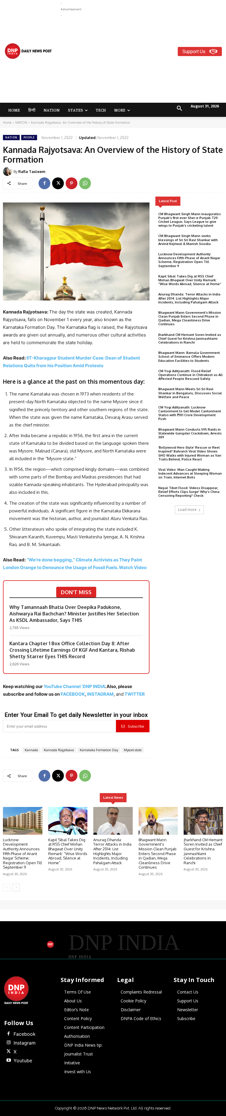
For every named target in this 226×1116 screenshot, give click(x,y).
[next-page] (16, 887)
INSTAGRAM (100, 694)
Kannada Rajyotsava (59, 750)
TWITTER (134, 694)
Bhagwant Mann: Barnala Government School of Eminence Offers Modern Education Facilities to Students (189, 356)
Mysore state (133, 750)
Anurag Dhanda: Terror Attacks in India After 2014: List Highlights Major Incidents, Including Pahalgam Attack (189, 298)
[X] (58, 183)
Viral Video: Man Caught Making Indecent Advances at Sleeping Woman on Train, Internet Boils (190, 473)
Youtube (23, 1060)
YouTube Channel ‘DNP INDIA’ (74, 686)
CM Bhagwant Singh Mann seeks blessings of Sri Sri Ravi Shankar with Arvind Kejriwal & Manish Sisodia (188, 240)
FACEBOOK (73, 694)
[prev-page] (6, 887)
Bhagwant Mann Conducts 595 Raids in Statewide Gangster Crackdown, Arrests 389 (190, 433)
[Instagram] (8, 1042)
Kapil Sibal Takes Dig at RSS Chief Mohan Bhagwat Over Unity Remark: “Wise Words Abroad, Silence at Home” (189, 280)
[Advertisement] (143, 60)
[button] (179, 109)
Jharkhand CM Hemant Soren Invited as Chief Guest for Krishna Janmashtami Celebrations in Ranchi (189, 338)
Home (7, 122)
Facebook (25, 1034)
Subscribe (136, 726)
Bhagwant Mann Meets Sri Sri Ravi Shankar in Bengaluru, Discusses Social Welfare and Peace (190, 393)
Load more (187, 509)
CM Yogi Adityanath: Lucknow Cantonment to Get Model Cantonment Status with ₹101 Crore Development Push (189, 413)
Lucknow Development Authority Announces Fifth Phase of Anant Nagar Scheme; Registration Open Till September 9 (189, 260)
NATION (21, 122)
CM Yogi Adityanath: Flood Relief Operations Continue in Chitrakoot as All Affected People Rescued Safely (190, 375)
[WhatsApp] (85, 183)
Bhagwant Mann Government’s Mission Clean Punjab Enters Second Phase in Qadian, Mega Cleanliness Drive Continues (189, 318)
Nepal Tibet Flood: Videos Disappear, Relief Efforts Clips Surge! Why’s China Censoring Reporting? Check (189, 492)
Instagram (25, 1042)
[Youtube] (8, 1060)
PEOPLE (29, 137)
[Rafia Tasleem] (8, 171)
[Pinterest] (71, 183)
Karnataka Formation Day (99, 750)
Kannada (31, 750)
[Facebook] (44, 183)
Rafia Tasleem (31, 171)
